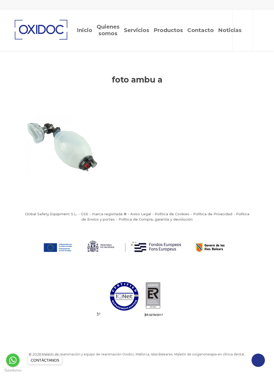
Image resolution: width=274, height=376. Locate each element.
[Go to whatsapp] (13, 360)
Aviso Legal (140, 214)
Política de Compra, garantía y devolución (156, 219)
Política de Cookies (172, 214)
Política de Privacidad (212, 214)
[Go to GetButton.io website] (12, 370)
